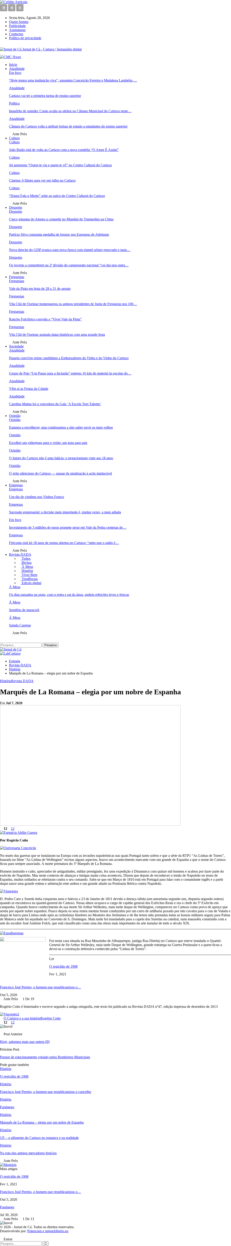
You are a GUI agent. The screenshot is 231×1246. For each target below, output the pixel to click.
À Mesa (27, 567)
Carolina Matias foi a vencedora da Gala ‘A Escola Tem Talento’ (55, 404)
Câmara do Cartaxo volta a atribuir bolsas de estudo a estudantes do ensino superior (68, 126)
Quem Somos (18, 22)
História (27, 571)
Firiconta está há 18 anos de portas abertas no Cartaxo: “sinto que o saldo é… (64, 543)
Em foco (15, 73)
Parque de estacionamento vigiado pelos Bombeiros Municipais (45, 1057)
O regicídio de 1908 (63, 966)
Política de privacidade (25, 38)
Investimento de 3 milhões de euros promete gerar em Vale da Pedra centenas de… (67, 527)
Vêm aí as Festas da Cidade (28, 389)
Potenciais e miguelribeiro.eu (47, 1231)
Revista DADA (20, 554)
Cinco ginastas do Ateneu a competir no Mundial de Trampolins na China (61, 219)
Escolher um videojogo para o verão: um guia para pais (48, 443)
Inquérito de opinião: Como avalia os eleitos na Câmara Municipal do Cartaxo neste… (70, 111)
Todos (25, 558)
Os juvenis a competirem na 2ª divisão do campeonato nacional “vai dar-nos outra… (69, 265)
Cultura (14, 138)
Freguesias (16, 277)
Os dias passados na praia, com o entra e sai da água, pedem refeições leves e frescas (69, 595)
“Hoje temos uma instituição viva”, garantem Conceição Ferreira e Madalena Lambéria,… (73, 80)
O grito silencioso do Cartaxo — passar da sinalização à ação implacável (60, 473)
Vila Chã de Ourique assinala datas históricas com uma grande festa (57, 334)
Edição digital (31, 583)
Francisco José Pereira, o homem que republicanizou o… (40, 987)
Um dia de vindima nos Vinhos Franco (36, 497)
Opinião (15, 416)
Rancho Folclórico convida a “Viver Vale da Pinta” (45, 319)
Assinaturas (17, 30)
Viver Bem (29, 575)
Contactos (16, 34)
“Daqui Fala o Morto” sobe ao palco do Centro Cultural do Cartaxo (57, 196)
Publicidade (17, 26)
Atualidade (17, 69)
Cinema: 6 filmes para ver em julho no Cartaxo (42, 180)
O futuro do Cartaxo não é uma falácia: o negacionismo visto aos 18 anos (61, 458)
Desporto (15, 207)
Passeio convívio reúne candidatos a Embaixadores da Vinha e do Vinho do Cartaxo (69, 358)
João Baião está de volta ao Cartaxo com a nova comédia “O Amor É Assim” (64, 150)
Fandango (7, 1207)
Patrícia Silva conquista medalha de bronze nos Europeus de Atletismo (59, 234)
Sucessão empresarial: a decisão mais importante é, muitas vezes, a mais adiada (65, 512)
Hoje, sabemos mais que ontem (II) (25, 1042)
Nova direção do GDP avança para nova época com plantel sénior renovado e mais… (69, 250)
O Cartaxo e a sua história (22, 1018)
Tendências (29, 579)
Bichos (26, 563)
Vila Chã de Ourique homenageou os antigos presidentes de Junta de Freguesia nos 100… (73, 304)
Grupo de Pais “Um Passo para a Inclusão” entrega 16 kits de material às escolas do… (70, 373)
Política (14, 103)
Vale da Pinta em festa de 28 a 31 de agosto (40, 288)
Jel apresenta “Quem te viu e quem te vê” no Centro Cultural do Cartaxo (60, 165)
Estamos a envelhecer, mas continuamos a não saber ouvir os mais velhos (61, 427)
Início (13, 64)
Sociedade (16, 346)
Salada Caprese (20, 625)
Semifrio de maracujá (24, 610)
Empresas (16, 485)
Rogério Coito (50, 1018)
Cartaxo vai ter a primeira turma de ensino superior (45, 96)
